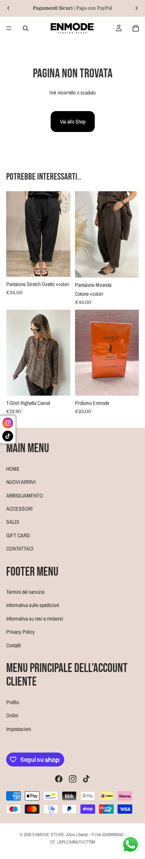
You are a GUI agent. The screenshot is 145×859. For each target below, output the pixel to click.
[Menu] (9, 28)
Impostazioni (18, 728)
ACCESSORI (19, 508)
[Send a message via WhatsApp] (130, 844)
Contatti (13, 644)
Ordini (12, 715)
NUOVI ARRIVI (21, 481)
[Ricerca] (25, 28)
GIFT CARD (18, 535)
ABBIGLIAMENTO (24, 495)
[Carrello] (135, 28)
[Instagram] (72, 779)
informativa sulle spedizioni (32, 605)
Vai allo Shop (72, 121)
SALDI (12, 521)
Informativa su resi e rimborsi (34, 618)
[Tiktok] (86, 779)
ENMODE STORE (48, 835)
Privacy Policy (20, 631)
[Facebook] (58, 779)
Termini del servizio (25, 591)
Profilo (12, 701)
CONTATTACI (19, 548)
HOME (13, 468)
